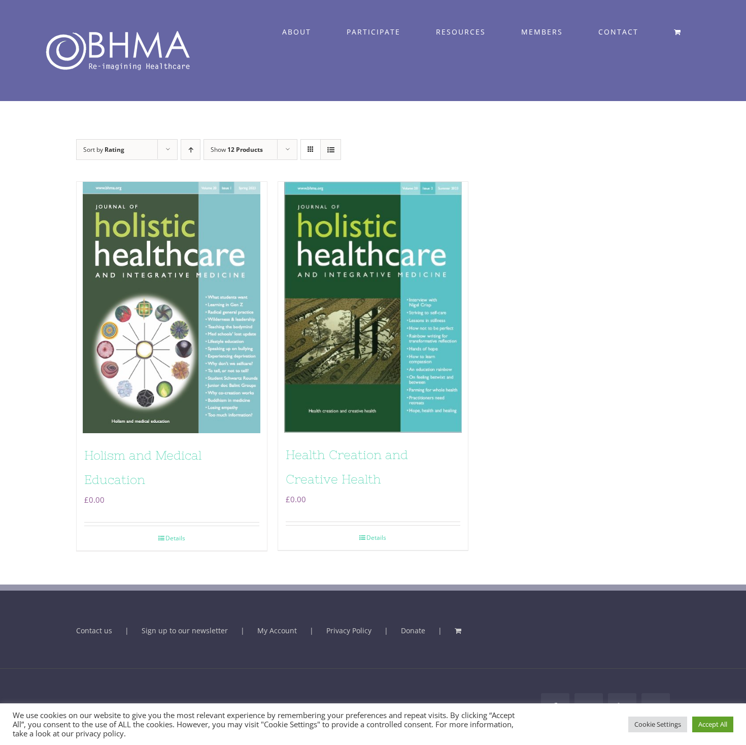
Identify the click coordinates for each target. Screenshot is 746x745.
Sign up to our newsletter (185, 630)
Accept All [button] (712, 724)
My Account (277, 630)
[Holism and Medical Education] (172, 307)
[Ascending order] (190, 149)
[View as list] (331, 149)
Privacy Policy (348, 630)
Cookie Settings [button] (657, 724)
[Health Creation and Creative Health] (373, 307)
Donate (413, 630)
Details (175, 538)
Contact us (94, 630)
